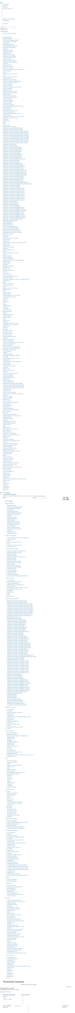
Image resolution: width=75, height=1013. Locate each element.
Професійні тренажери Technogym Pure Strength (14, 170)
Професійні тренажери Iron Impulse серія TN (13, 195)
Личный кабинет (11, 19)
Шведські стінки (6, 289)
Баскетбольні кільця (7, 333)
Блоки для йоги (6, 360)
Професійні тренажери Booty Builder (11, 185)
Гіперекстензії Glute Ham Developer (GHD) (13, 106)
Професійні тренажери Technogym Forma (13, 167)
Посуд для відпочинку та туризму (11, 252)
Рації (4, 490)
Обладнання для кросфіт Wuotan (11, 229)
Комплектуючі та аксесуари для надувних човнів (14, 242)
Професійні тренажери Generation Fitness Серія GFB (15, 132)
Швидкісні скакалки (7, 90)
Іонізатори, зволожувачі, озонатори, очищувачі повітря (16, 279)
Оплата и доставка (27, 496)
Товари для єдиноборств (9, 339)
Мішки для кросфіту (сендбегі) (10, 82)
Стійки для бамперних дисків (10, 91)
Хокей (4, 318)
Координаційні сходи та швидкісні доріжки (13, 383)
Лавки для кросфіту (7, 84)
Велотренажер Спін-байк (9, 57)
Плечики (5, 442)
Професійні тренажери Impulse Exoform (12, 150)
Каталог (4, 492)
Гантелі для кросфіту (8, 100)
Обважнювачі (6, 379)
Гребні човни (6, 241)
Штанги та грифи (7, 71)
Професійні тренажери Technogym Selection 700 (14, 172)
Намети (5, 251)
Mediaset (64, 1007)
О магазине (10, 496)
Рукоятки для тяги (7, 78)
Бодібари (5, 352)
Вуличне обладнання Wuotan (10, 226)
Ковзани (5, 304)
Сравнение (6, 20)
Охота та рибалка (7, 468)
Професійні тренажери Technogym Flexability (14, 178)
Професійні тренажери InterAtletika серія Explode (15, 210)
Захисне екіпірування (8, 341)
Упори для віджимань (8, 376)
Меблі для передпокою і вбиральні (11, 462)
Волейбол (5, 327)
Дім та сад (5, 412)
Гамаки (4, 254)
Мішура (5, 455)
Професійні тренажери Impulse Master (12, 151)
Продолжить (69, 986)
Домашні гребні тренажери (9, 60)
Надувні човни (6, 239)
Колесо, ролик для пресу (9, 370)
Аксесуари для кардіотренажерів (11, 40)
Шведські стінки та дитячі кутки (10, 288)
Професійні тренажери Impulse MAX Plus (13, 154)
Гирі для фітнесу (7, 363)
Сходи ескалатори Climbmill (9, 41)
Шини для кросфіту (7, 88)
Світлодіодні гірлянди (8, 418)
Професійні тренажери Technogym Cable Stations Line (16, 182)
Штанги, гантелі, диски (8, 68)
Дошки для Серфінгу (8, 398)
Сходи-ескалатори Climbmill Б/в (10, 402)
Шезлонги (5, 420)
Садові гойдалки (7, 424)
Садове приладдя (7, 417)
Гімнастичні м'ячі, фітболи (9, 365)
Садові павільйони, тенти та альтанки (12, 415)
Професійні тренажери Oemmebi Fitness (12, 219)
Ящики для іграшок (7, 431)
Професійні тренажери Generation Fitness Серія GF (15, 131)
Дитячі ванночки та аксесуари (10, 429)
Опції (4, 291)
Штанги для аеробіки (8, 374)
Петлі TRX (5, 357)
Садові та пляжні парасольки (10, 414)
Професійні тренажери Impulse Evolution (12, 148)
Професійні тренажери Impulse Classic (12, 147)
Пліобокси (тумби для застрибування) (12, 81)
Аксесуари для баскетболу (9, 336)
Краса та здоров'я (7, 255)
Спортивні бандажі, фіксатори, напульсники (13, 385)
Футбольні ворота (7, 316)
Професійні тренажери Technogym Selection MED (15, 175)
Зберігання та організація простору (11, 434)
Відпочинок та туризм (8, 233)
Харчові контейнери (7, 452)
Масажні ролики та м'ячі (9, 270)
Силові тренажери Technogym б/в (11, 409)
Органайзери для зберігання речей (11, 440)
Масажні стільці (6, 263)
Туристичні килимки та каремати (10, 238)
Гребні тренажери (7, 59)
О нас (4, 997)
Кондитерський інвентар (9, 449)
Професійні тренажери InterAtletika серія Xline (14, 216)
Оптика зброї (6, 483)
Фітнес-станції (6, 125)
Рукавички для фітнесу (8, 382)
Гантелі (4, 72)
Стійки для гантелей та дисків (10, 76)
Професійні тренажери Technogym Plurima (13, 176)
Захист (4, 302)
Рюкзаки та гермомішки (8, 247)
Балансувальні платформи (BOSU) (11, 355)
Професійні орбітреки (8, 51)
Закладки (6, 23)
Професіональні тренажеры (9, 126)
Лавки (4, 122)
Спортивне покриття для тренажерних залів (13, 386)
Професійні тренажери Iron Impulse (11, 186)
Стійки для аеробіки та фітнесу (10, 373)
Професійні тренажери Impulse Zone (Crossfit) (14, 159)
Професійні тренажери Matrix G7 (11, 204)
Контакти (5, 7)
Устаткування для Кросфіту (9, 79)
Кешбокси (5, 437)
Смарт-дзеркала (7, 109)
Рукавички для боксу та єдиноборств (11, 348)
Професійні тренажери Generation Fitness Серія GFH (16, 135)
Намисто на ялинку (7, 456)
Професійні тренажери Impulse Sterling (12, 157)
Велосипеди (6, 301)
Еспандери (5, 367)
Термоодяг (5, 236)
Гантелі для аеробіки (8, 354)
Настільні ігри (6, 320)
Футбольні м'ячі (6, 317)
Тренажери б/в (6, 399)
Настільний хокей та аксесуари (10, 324)
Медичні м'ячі (6, 368)
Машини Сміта (6, 120)
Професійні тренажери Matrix (10, 201)
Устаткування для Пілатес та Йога (11, 358)
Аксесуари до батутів (8, 285)
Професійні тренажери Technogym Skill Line (13, 169)
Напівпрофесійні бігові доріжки (10, 46)
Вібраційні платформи (8, 266)
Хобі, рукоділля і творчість (9, 421)
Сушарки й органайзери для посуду (11, 451)
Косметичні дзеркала (8, 257)
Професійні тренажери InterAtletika (11, 206)
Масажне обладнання (8, 258)
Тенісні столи (6, 326)
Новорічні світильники (8, 458)
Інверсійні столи (7, 280)
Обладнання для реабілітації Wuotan (12, 230)
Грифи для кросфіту (8, 101)
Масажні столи (6, 269)
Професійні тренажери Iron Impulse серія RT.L (14, 194)
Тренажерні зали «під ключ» (9, 144)
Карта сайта (18, 1005)
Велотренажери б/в (7, 405)
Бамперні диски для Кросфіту (10, 97)
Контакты (21, 496)
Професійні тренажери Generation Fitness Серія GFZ (15, 141)
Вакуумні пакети (7, 436)
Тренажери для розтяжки (9, 377)
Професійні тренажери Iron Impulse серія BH (13, 188)
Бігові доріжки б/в (7, 404)
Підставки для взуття (8, 465)
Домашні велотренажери (9, 54)
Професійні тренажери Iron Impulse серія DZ (13, 198)
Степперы (5, 63)
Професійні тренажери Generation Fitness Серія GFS (15, 139)
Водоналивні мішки (7, 345)
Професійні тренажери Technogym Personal (13, 164)
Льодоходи (5, 248)
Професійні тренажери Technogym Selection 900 (14, 173)
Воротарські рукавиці (8, 314)
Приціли (5, 481)
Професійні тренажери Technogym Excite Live (14, 166)
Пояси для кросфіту (7, 85)
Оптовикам (5, 5)
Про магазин (6, 4)
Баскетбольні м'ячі (7, 335)
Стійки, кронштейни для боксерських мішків (13, 342)
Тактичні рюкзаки (7, 470)
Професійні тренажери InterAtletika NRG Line (14, 207)
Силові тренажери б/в (8, 408)
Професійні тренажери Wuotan (10, 220)
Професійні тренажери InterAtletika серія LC (13, 211)
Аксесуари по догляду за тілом (10, 276)
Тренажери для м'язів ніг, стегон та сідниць (13, 116)
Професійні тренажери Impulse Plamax (12, 156)
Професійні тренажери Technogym (11, 160)
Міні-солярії (6, 273)
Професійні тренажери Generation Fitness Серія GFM (16, 137)
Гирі (4, 75)
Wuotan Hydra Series (8, 222)
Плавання (5, 395)
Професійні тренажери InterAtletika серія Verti (14, 214)
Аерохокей (5, 321)
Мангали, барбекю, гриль (9, 250)
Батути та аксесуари (8, 283)
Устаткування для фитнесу (9, 349)
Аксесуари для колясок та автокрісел (12, 295)
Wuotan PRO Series (7, 223)
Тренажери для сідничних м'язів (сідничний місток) (15, 142)
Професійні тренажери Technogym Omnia (13, 179)
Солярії (5, 272)
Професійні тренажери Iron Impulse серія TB (13, 189)
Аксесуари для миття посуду (10, 448)
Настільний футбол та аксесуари (11, 323)
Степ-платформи (7, 351)
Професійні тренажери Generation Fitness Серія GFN (16, 138)
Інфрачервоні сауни (8, 277)
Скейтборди (6, 308)
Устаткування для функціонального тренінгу (13, 387)
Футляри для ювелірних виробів (10, 443)
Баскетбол (5, 329)
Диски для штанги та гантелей (10, 73)
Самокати (5, 307)
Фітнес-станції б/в (7, 401)
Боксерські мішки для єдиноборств (11, 346)
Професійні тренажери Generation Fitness (13, 129)
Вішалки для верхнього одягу (10, 464)
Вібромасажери (6, 261)
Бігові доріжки (6, 43)
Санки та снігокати (7, 310)
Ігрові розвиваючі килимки (9, 296)
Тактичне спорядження (8, 471)
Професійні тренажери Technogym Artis (12, 163)
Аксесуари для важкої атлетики (10, 110)
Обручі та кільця (7, 364)
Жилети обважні (7, 94)
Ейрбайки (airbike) (7, 38)
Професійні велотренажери (9, 56)
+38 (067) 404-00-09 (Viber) (9, 33)
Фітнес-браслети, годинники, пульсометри (13, 393)
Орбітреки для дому (8, 50)
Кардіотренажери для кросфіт (10, 93)
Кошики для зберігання (8, 439)
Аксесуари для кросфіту (8, 104)
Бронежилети (6, 473)
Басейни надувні (7, 294)
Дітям (4, 282)
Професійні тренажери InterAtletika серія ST (13, 213)
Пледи (4, 426)
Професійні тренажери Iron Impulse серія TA (13, 191)
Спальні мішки (6, 235)
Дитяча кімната (6, 427)
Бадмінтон (5, 338)
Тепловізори (6, 486)
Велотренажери (7, 53)
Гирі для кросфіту (7, 103)
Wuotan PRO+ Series (8, 225)
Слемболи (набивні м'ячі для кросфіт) (12, 87)
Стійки (4, 123)
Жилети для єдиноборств (9, 343)
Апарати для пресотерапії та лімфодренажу (13, 260)
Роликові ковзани (7, 305)
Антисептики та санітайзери (9, 433)
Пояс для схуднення (8, 380)
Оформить (8, 991)
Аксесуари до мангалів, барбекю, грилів (12, 467)
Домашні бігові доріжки (8, 44)
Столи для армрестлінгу (9, 112)
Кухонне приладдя (7, 446)
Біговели (5, 299)
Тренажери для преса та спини (10, 117)
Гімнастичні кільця (7, 98)
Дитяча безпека (6, 430)
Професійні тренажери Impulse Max (11, 153)
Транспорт (5, 298)
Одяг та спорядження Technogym (11, 161)
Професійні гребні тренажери (10, 62)
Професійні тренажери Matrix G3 (11, 203)
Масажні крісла (6, 267)
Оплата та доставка (7, 8)
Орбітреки (5, 49)
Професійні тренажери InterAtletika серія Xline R (14, 217)
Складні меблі (6, 245)
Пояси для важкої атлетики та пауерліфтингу (14, 69)
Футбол (4, 313)
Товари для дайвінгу (8, 396)
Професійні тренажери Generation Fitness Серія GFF (15, 134)
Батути (4, 286)
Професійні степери (8, 66)
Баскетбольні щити (7, 332)
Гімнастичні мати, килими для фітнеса (12, 361)
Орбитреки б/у (6, 407)
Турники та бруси (7, 115)
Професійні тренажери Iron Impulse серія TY (13, 192)
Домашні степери (7, 65)
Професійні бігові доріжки (9, 47)
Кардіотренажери (7, 37)
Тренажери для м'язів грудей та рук (11, 113)
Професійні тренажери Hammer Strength (12, 128)
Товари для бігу (6, 390)
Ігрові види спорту (7, 311)
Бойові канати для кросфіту (9, 95)
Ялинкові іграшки (7, 461)
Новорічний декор (7, 453)
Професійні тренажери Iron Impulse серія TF (13, 200)
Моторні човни (6, 244)
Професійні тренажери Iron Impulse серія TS (13, 197)
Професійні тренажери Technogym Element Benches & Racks (17, 184)
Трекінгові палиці (7, 389)
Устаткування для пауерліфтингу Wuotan (13, 232)
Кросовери (5, 119)
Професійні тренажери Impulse (10, 145)
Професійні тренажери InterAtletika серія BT (13, 208)
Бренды (5, 496)
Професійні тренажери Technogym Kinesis (13, 181)
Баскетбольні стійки (7, 330)
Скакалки (5, 371)
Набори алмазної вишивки (9, 423)
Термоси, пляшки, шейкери (9, 392)
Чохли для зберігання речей (9, 445)
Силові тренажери (7, 107)
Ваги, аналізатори (7, 274)
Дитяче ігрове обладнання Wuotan (11, 228)
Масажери (5, 264)
